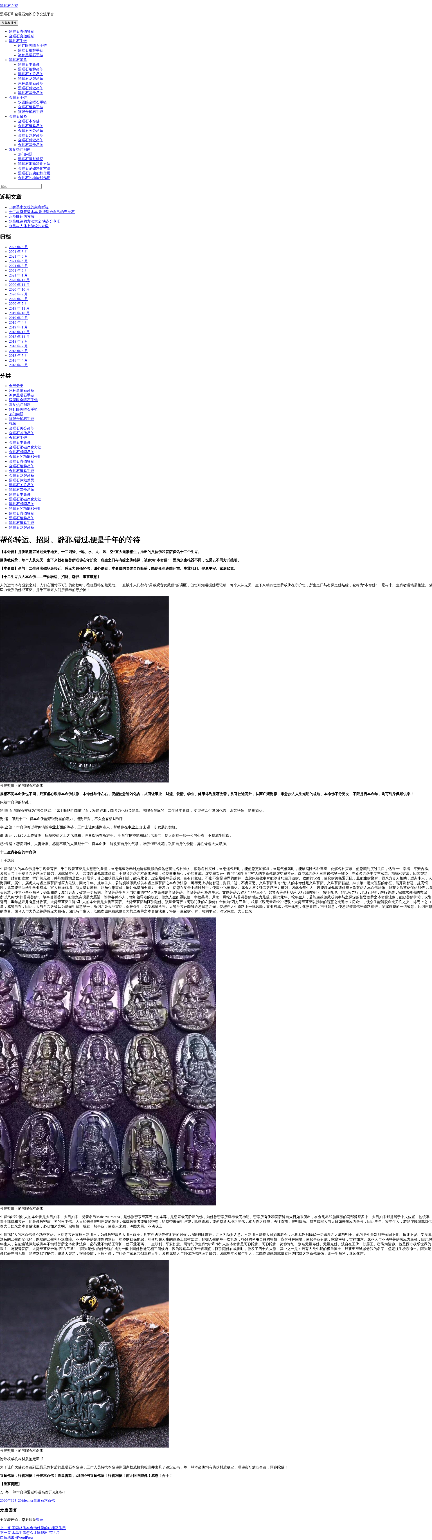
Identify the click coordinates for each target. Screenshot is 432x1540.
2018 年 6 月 (18, 351)
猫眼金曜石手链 (30, 112)
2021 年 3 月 (18, 266)
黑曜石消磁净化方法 (34, 164)
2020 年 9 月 (18, 294)
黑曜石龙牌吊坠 (30, 79)
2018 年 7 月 (18, 346)
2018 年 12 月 (19, 332)
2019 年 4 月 (18, 322)
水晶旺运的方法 (21, 216)
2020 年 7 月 (18, 304)
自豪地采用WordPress (16, 1537)
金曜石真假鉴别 (21, 36)
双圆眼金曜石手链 (32, 102)
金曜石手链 (18, 97)
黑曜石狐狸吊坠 (30, 88)
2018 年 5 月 (18, 355)
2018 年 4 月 (18, 360)
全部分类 (16, 386)
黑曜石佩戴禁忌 (30, 159)
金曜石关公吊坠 (30, 131)
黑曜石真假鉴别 (21, 31)
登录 (39, 1520)
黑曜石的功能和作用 (34, 173)
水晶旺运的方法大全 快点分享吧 (34, 221)
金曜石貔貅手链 (30, 107)
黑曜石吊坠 (18, 60)
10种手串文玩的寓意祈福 (29, 207)
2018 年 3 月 (18, 365)
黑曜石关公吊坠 (30, 74)
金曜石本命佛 (29, 121)
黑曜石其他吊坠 (30, 93)
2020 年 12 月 (19, 280)
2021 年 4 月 (18, 261)
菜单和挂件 (9, 23)
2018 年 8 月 (18, 341)
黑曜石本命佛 (29, 64)
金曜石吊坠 (18, 116)
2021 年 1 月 (18, 275)
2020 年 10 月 (19, 289)
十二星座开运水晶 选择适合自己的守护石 (42, 212)
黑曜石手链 (18, 41)
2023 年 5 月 (18, 247)
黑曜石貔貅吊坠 (30, 69)
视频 (12, 423)
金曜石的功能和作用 (34, 178)
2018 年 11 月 (19, 337)
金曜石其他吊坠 (30, 145)
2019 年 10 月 (19, 313)
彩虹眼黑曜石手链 (32, 45)
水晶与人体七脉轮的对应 (29, 226)
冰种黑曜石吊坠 (30, 83)
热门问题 (25, 154)
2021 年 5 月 (18, 256)
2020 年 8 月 (18, 299)
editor (29, 1500)
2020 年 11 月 (19, 285)
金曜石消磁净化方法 (34, 168)
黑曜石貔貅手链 (30, 50)
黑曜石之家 (9, 6)
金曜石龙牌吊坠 (30, 135)
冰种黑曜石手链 (30, 55)
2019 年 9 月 (18, 318)
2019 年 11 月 (19, 308)
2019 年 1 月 (18, 327)
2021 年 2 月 (18, 270)
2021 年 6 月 (18, 252)
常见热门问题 (20, 149)
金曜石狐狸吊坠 (30, 140)
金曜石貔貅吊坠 (30, 126)
